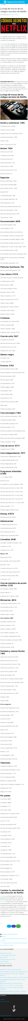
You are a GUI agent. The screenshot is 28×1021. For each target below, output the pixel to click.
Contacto (2, 999)
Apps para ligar (3, 957)
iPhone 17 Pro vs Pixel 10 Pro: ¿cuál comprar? (11, 985)
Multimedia (14, 934)
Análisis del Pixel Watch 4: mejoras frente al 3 (11, 983)
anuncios (2, 901)
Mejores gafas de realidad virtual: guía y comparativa (13, 991)
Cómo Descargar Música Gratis (8, 955)
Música (2, 477)
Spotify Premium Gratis (5, 953)
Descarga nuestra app (5, 1015)
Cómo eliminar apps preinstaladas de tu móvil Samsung (14, 977)
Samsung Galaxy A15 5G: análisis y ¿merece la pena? (13, 993)
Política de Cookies (4, 1001)
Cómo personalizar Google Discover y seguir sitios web (13, 971)
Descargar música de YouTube (7, 959)
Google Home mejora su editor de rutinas (10, 969)
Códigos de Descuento (5, 963)
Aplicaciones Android (15, 2)
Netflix (2, 44)
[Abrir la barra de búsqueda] (26, 4)
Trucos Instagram (4, 961)
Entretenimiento (6, 934)
